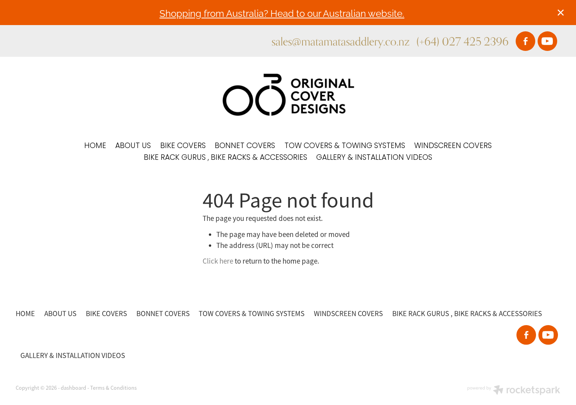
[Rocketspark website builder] (513, 391)
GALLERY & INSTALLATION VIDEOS (374, 158)
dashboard (73, 387)
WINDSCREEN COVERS (453, 146)
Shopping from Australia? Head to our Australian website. (281, 12)
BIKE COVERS (183, 146)
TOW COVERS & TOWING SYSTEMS (344, 146)
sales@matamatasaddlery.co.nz (340, 41)
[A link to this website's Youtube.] (547, 41)
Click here (218, 261)
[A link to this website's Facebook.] (525, 41)
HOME (95, 146)
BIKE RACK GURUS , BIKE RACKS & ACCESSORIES (225, 158)
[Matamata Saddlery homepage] (288, 94)
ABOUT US (133, 146)
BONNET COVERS (245, 146)
